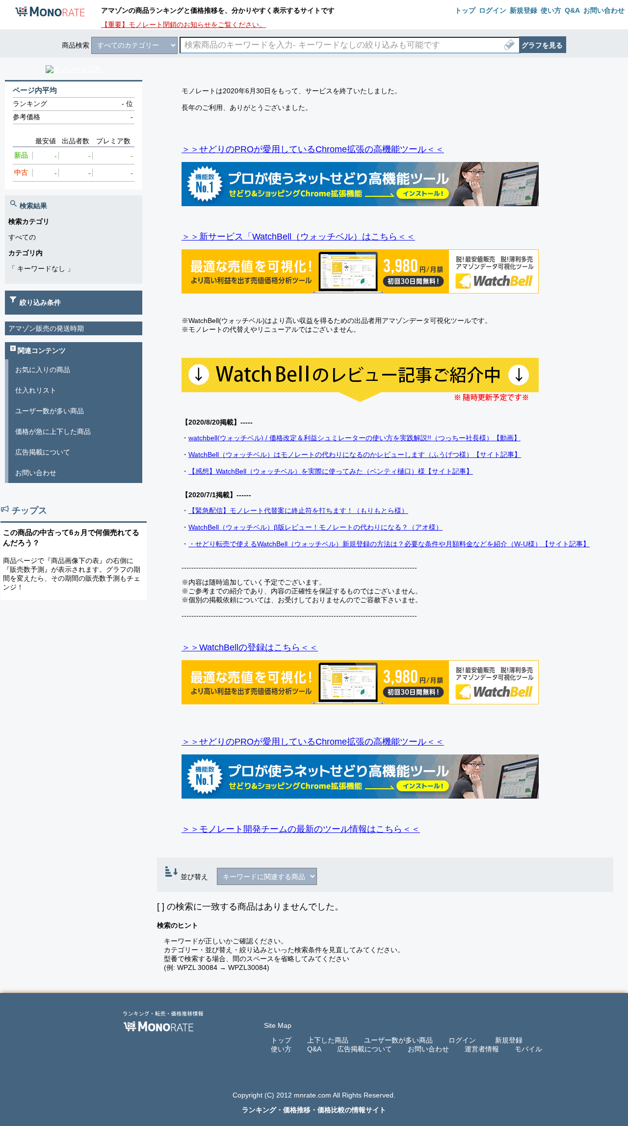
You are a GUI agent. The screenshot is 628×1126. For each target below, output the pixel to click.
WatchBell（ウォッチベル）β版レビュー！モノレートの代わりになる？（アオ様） (315, 527)
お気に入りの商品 (42, 370)
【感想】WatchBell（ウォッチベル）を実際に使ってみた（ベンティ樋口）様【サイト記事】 (330, 471)
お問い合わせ (35, 473)
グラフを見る (542, 45)
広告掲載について (42, 452)
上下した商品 (327, 1040)
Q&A (314, 1049)
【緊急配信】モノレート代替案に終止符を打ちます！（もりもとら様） (298, 510)
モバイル (528, 1049)
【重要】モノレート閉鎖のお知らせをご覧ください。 (183, 24)
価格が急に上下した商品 (53, 431)
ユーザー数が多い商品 (49, 411)
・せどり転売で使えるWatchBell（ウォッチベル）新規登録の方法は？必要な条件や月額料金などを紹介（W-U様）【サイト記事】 (389, 544)
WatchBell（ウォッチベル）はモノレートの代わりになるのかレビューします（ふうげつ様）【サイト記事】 (354, 454)
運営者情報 (482, 1049)
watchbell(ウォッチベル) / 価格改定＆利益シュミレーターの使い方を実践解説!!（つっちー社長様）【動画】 (354, 438)
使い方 (281, 1049)
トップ (281, 1040)
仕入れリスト (35, 390)
